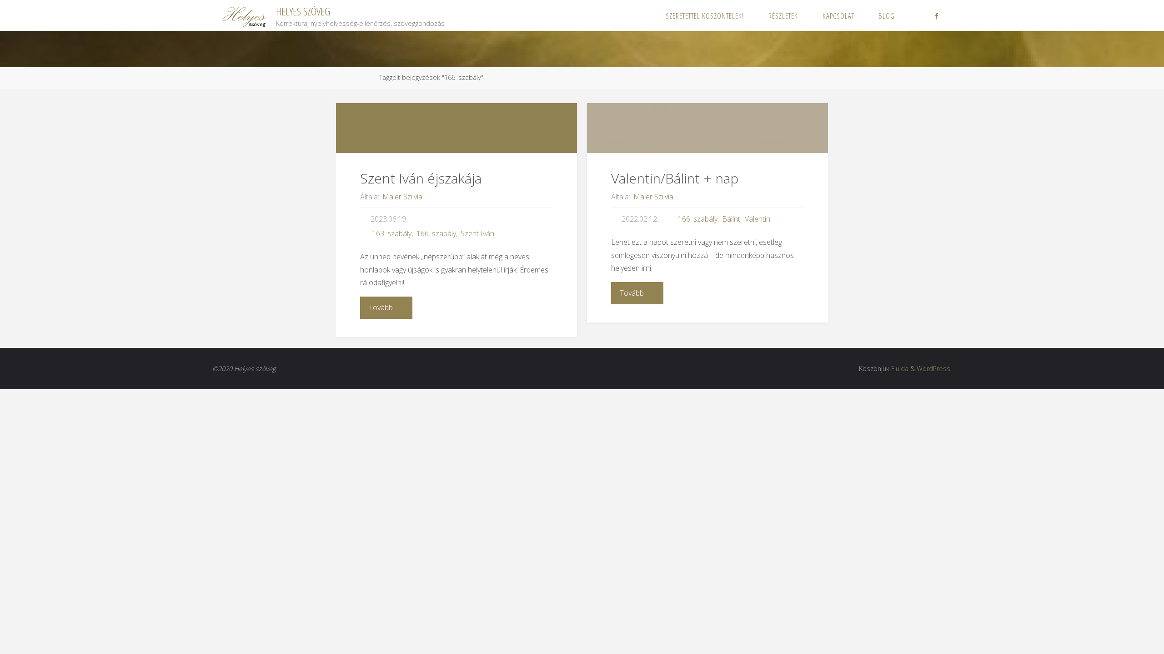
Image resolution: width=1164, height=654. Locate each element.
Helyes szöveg (303, 11)
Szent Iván (477, 233)
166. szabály (436, 233)
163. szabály (391, 233)
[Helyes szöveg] (245, 15)
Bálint (731, 219)
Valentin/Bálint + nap (674, 178)
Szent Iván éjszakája (421, 178)
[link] (916, 15)
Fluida (899, 368)
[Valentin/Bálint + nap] (707, 128)
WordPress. (934, 368)
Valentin (757, 219)
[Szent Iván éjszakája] (456, 128)
